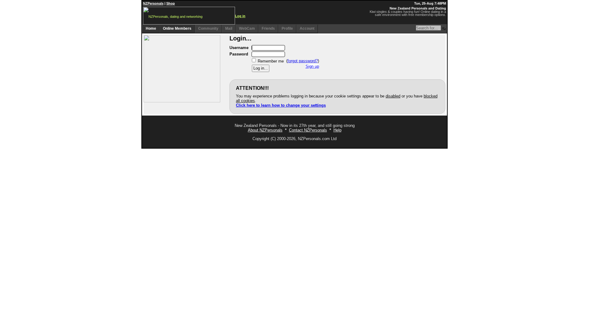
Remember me (271, 61)
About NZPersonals (265, 130)
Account (307, 28)
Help (337, 130)
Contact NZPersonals (308, 130)
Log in (240, 16)
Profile (287, 28)
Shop (170, 3)
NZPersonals (153, 3)
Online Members (177, 28)
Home (151, 28)
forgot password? (302, 61)
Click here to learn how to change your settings (281, 105)
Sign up (312, 66)
